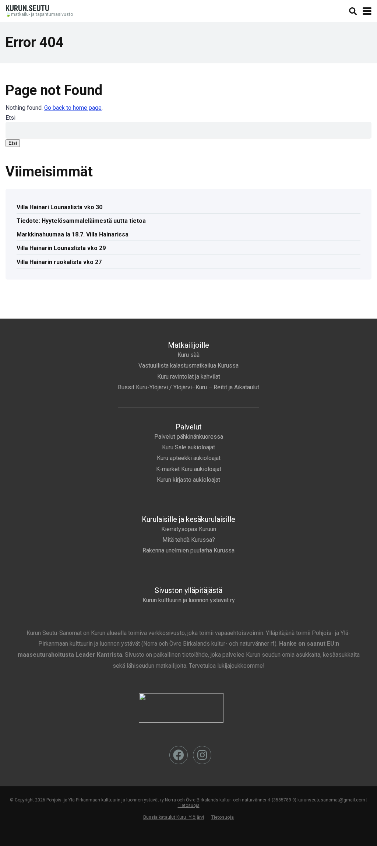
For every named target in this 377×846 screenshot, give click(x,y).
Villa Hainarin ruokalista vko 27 (59, 262)
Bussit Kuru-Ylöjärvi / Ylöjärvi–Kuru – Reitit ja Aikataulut (188, 387)
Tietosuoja (222, 817)
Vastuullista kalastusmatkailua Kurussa (188, 365)
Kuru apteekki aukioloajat (189, 457)
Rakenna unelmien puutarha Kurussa (188, 550)
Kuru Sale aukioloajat (188, 447)
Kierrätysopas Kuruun (188, 529)
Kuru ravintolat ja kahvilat (188, 376)
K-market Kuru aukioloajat (188, 469)
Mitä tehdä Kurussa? (188, 539)
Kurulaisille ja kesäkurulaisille (188, 519)
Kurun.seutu (27, 7)
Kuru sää (188, 354)
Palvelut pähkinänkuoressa (188, 436)
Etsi (10, 117)
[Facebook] (178, 755)
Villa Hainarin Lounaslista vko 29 (61, 248)
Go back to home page (73, 107)
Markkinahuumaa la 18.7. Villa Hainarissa (72, 234)
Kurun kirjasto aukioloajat (188, 479)
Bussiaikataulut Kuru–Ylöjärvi (173, 817)
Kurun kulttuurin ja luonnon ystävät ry (188, 600)
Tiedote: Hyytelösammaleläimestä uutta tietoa (81, 220)
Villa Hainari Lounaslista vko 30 (59, 207)
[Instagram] (202, 755)
